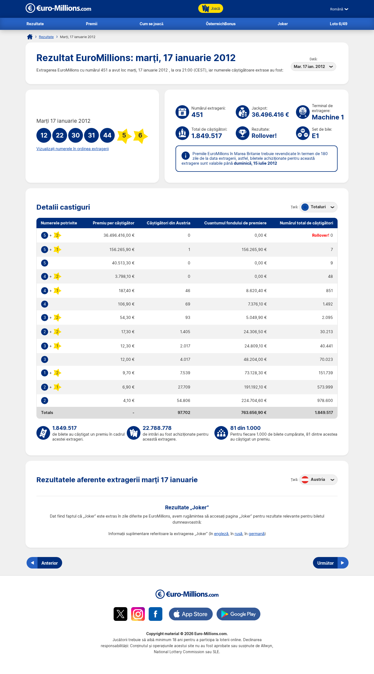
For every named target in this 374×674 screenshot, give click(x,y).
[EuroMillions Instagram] (138, 615)
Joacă (215, 8)
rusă (238, 533)
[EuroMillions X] (120, 615)
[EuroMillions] (58, 11)
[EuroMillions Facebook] (155, 615)
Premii (91, 23)
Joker (283, 23)
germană (256, 533)
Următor (325, 563)
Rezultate (35, 23)
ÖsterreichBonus (220, 23)
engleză (221, 533)
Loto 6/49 (338, 23)
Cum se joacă (151, 23)
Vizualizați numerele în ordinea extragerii (72, 148)
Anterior (49, 563)
